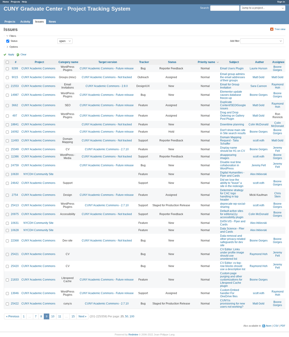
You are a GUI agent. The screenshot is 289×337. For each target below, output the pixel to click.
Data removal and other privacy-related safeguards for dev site (232, 240)
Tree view (280, 29)
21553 (15, 86)
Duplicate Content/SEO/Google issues (233, 105)
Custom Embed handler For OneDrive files (229, 293)
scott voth (258, 140)
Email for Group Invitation (229, 86)
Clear (23, 54)
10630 (15, 174)
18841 (15, 124)
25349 (15, 149)
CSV (275, 325)
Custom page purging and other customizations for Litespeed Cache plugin (231, 280)
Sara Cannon (258, 86)
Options (13, 46)
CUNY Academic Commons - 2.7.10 (107, 149)
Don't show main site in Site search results (233, 132)
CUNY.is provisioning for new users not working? (232, 303)
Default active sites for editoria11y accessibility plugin (231, 214)
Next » (82, 316)
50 (126, 316)
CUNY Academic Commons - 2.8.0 (107, 86)
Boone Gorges (277, 68)
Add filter (235, 40)
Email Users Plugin (232, 68)
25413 (15, 205)
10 (52, 316)
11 (59, 316)
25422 (15, 303)
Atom (268, 325)
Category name (68, 62)
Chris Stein (277, 195)
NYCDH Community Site (38, 174)
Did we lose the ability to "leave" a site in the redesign (231, 183)
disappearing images (228, 156)
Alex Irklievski (258, 174)
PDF (282, 325)
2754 (15, 195)
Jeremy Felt (277, 149)
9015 (15, 77)
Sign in (281, 1)
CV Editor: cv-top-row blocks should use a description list (232, 266)
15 (73, 316)
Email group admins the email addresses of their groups (232, 77)
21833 (15, 279)
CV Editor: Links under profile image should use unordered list (232, 254)
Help (24, 1)
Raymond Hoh (278, 86)
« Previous (12, 316)
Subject (234, 62)
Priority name (206, 62)
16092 (15, 131)
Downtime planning (232, 124)
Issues (39, 21)
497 (14, 115)
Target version (107, 62)
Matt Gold (258, 77)
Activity (25, 21)
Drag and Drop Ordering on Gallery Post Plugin (232, 115)
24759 (15, 165)
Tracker (144, 62)
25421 (15, 254)
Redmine (133, 334)
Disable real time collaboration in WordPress (230, 165)
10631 (15, 223)
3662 (15, 105)
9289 (15, 68)
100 (132, 316)
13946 (15, 293)
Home (6, 1)
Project (39, 62)
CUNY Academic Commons (38, 68)
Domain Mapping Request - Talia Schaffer (230, 140)
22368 (15, 240)
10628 (15, 230)
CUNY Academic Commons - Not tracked (107, 77)
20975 (15, 214)
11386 (15, 156)
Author (259, 62)
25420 (15, 266)
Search (204, 7)
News (52, 21)
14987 (15, 94)
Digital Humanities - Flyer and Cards (232, 174)
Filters (12, 36)
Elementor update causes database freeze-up (231, 95)
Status (14, 40)
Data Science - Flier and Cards (232, 230)
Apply (11, 54)
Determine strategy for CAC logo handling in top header (231, 195)
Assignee (278, 62)
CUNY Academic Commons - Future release (107, 68)
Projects (15, 1)
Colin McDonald (258, 124)
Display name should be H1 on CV (232, 149)
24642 (15, 183)
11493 (15, 140)
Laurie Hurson (258, 68)
